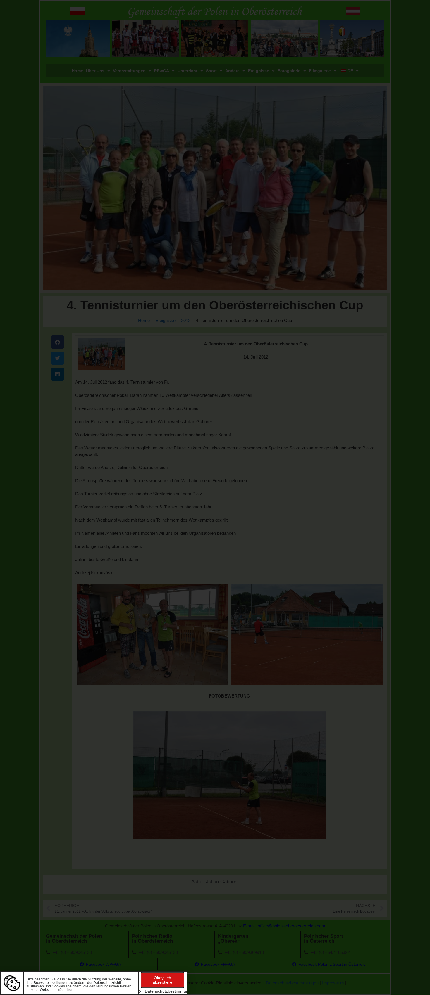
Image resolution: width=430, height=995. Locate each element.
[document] (215, 497)
